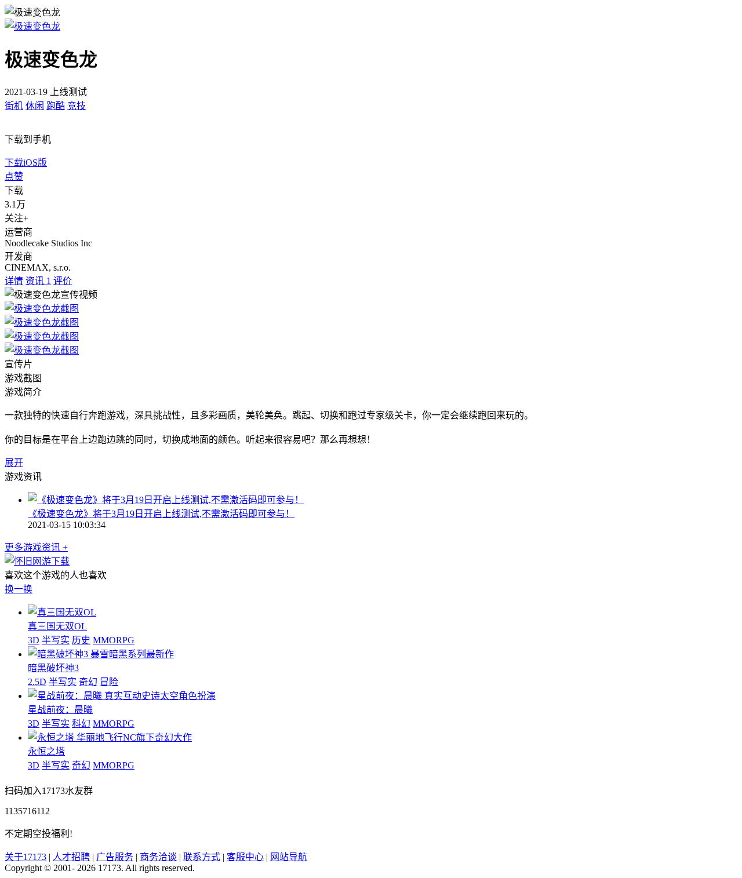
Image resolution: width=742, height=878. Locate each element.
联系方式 (201, 857)
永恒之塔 (46, 751)
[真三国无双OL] (62, 612)
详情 (14, 281)
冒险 (109, 682)
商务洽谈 (158, 857)
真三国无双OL (57, 626)
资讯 (38, 281)
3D (33, 640)
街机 (14, 106)
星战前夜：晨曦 (60, 710)
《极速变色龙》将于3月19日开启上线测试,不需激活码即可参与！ (161, 514)
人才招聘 (71, 857)
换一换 (18, 589)
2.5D (37, 682)
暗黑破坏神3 (53, 668)
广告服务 (114, 857)
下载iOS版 (26, 162)
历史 (81, 640)
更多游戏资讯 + (36, 547)
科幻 (81, 723)
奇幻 (88, 682)
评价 (62, 281)
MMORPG (113, 640)
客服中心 (245, 857)
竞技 (76, 106)
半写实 (56, 640)
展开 (14, 463)
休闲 (35, 106)
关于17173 (25, 857)
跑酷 (55, 106)
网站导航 (288, 857)
